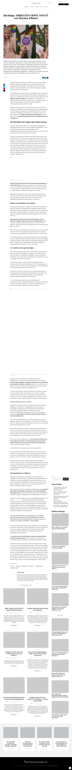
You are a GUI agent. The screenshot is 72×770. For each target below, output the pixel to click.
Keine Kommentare (17, 613)
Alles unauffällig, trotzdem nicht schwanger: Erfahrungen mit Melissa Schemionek (60, 488)
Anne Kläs (58, 749)
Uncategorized (11, 739)
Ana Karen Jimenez (35, 612)
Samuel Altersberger (12, 612)
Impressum (51, 765)
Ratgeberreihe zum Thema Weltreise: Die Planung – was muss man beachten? (38, 699)
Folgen (63, 4)
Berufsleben (24, 566)
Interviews (26, 6)
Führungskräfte (17, 500)
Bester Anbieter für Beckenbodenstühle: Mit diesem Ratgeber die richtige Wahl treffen (61, 502)
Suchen (53, 476)
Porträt (32, 6)
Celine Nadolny (10, 77)
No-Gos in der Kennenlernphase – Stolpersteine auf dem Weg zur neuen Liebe (37, 653)
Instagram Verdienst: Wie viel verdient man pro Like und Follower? (14, 653)
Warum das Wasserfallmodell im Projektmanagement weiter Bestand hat (60, 493)
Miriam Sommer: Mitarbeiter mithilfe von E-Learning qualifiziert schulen (59, 608)
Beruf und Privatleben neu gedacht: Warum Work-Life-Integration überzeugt (61, 498)
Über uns (46, 6)
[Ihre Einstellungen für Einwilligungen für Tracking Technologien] (70, 768)
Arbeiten (18, 566)
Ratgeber (37, 6)
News (41, 6)
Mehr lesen (13, 625)
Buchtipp (31, 566)
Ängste (12, 566)
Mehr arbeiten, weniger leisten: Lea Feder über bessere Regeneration (61, 506)
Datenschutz (55, 765)
